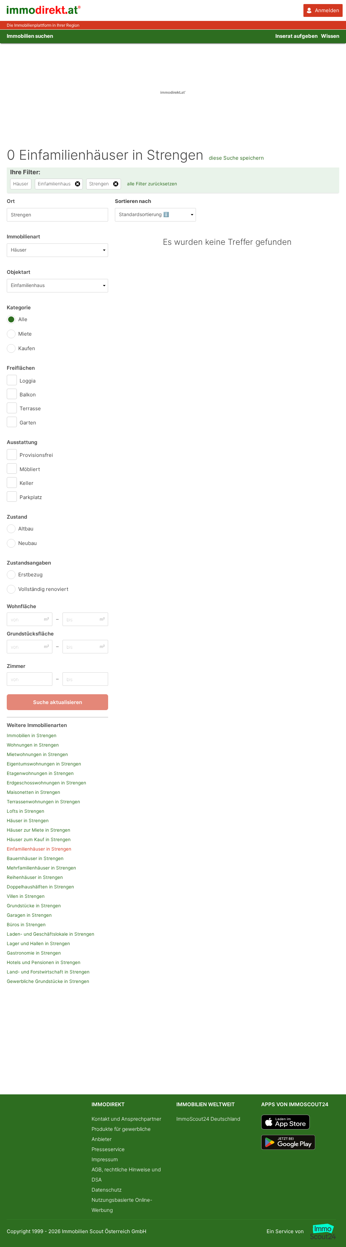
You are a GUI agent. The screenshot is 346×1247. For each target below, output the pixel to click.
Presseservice (108, 1149)
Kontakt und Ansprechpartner (126, 1119)
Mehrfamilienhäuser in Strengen (41, 868)
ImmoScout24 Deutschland (208, 1119)
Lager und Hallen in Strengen (38, 943)
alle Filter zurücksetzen (152, 183)
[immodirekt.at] (44, 12)
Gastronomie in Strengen (34, 953)
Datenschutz (107, 1190)
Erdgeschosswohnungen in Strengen (46, 782)
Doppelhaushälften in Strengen (40, 886)
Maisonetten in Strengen (33, 792)
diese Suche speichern (236, 158)
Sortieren (133, 201)
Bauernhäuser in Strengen (35, 858)
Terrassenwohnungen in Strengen (43, 801)
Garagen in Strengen (29, 915)
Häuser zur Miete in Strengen (38, 830)
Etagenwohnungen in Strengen (40, 773)
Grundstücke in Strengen (34, 905)
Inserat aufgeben (296, 36)
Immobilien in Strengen (31, 735)
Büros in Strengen (26, 924)
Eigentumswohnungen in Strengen (44, 764)
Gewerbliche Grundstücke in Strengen (48, 981)
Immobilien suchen (30, 36)
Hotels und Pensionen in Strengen (43, 962)
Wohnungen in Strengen (33, 745)
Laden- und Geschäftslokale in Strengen (50, 934)
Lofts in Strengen (25, 811)
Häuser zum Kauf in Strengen (39, 839)
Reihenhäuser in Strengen (35, 877)
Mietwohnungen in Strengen (37, 754)
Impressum (105, 1159)
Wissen (330, 36)
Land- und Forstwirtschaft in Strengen (48, 972)
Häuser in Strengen (28, 820)
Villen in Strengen (26, 896)
